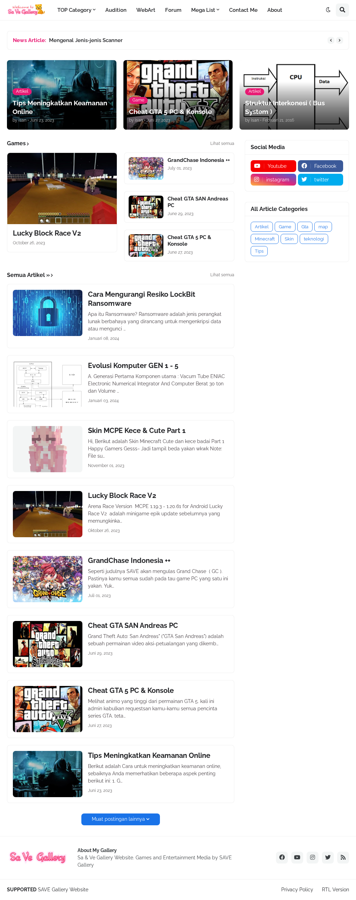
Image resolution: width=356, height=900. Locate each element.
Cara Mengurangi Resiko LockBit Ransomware (141, 299)
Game (285, 226)
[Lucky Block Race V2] (62, 188)
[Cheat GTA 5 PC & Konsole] (146, 245)
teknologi (314, 239)
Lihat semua (222, 143)
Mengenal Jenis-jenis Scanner (86, 40)
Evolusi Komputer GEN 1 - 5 (133, 365)
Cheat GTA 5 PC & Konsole (189, 240)
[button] (328, 10)
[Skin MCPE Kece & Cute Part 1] (47, 449)
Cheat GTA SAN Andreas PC (198, 202)
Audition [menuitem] (116, 10)
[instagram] (312, 858)
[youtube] (297, 858)
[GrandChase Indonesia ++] (146, 168)
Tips (259, 251)
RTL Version (335, 889)
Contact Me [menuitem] (243, 10)
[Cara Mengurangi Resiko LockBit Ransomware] (47, 313)
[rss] (343, 858)
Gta (304, 226)
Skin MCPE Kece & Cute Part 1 (137, 430)
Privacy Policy (297, 889)
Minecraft (265, 239)
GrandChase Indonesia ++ (199, 160)
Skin (289, 239)
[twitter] (328, 858)
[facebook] (282, 858)
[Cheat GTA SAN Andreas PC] (146, 207)
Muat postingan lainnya (118, 819)
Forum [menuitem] (173, 10)
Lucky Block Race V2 (47, 233)
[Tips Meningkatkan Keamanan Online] (47, 774)
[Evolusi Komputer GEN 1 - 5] (47, 384)
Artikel (262, 226)
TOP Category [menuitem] (74, 10)
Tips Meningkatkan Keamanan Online (149, 755)
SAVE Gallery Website (63, 889)
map (323, 226)
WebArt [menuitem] (145, 10)
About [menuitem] (274, 10)
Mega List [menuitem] (203, 10)
